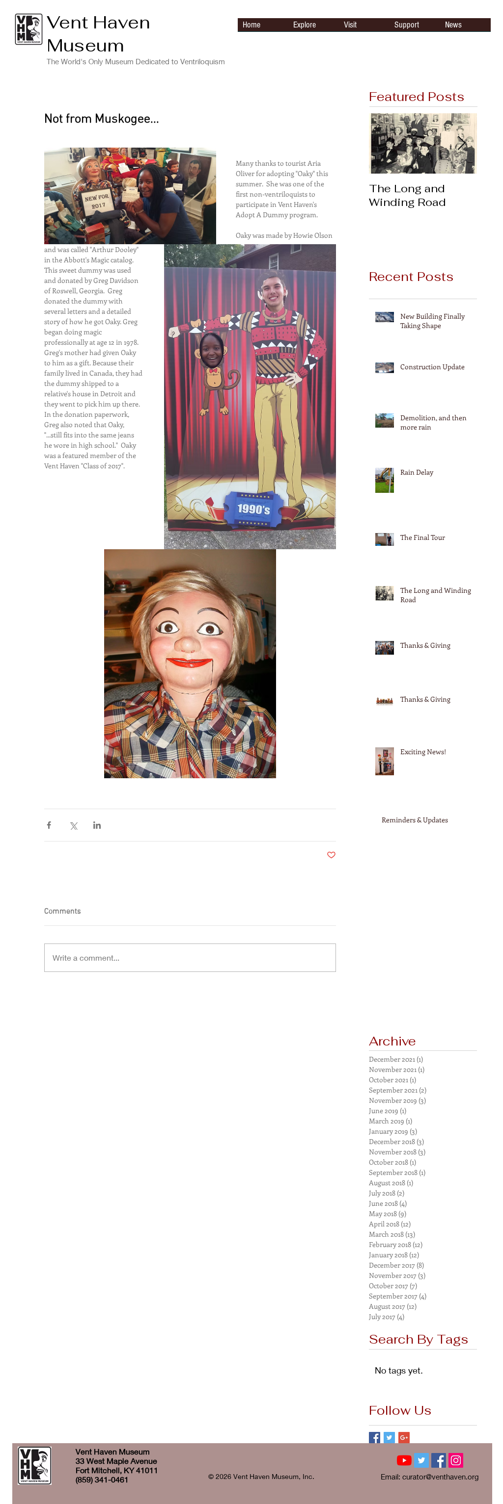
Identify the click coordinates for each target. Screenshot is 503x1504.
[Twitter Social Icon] (421, 1460)
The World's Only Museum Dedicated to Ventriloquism (136, 61)
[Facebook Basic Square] (374, 1437)
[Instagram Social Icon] (455, 1460)
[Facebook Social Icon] (438, 1460)
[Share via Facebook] (49, 825)
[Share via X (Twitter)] (73, 825)
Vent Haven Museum (98, 34)
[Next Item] (461, 143)
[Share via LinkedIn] (97, 825)
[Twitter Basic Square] (389, 1437)
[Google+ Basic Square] (404, 1437)
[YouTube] (404, 1460)
